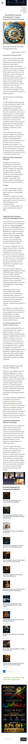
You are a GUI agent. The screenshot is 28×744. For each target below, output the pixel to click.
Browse (23, 739)
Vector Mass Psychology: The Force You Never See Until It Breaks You (13, 546)
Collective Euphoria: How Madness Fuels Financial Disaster (13, 575)
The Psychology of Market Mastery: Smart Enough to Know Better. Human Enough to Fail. (14, 516)
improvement (12, 405)
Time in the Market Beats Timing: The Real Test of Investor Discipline (13, 664)
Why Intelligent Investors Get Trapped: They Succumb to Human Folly (14, 561)
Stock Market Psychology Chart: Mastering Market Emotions (12, 501)
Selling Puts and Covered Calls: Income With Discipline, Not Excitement (14, 590)
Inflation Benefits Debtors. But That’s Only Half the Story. (13, 620)
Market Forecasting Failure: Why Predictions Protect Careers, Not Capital (12, 605)
